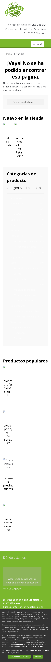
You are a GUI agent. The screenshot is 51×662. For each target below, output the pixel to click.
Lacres (17, 273)
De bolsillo (16, 219)
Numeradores (17, 305)
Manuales (15, 284)
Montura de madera (24, 289)
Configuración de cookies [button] (19, 657)
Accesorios (16, 198)
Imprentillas (16, 257)
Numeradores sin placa (26, 316)
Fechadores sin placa (25, 246)
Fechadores (16, 235)
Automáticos (17, 203)
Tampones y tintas (20, 327)
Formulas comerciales (22, 252)
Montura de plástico (25, 295)
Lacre (13, 262)
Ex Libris (14, 230)
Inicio (9, 53)
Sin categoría (17, 322)
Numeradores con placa (26, 311)
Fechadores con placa (25, 241)
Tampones (19, 332)
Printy (17, 208)
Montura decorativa (24, 300)
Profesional (20, 214)
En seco (14, 225)
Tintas (17, 338)
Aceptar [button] (38, 657)
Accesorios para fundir (26, 268)
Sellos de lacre (21, 278)
